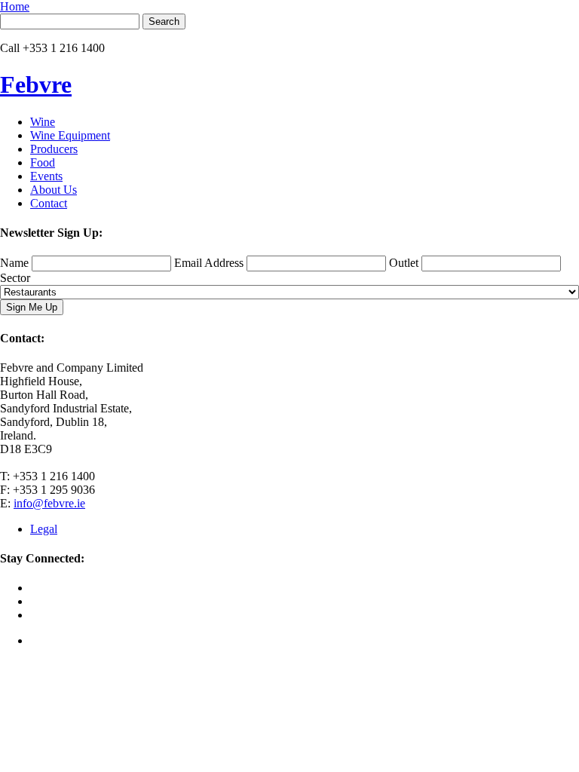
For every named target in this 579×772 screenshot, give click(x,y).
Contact (48, 203)
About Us (53, 189)
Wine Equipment (70, 135)
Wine (42, 121)
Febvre (36, 84)
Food (42, 162)
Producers (54, 148)
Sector (15, 277)
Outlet (403, 262)
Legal (43, 528)
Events (46, 176)
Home (14, 6)
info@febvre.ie (49, 503)
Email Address (209, 262)
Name (14, 262)
